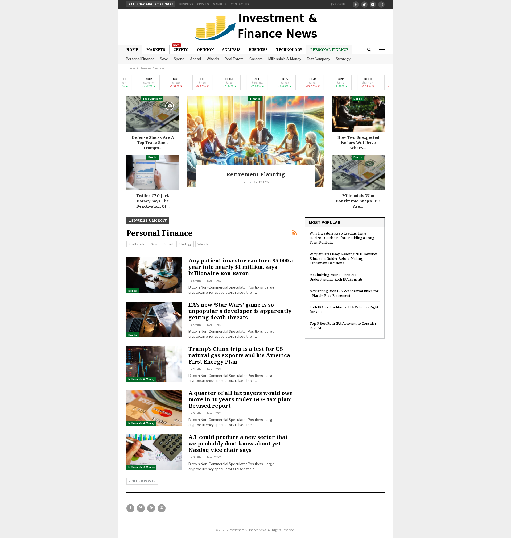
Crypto (203, 4)
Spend (179, 59)
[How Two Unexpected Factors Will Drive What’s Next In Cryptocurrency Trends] (358, 114)
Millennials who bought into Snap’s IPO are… (358, 200)
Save (164, 59)
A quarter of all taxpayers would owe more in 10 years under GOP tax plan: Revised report (240, 399)
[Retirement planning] (255, 141)
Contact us (240, 4)
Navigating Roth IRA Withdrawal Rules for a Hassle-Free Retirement (344, 293)
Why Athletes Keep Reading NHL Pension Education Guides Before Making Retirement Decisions (343, 258)
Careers (256, 59)
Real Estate (234, 59)
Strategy (343, 59)
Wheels (213, 59)
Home (132, 49)
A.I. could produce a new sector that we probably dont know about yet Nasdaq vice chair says (238, 443)
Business (186, 4)
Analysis (231, 49)
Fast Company (318, 59)
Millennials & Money (284, 59)
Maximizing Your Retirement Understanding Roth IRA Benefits (336, 277)
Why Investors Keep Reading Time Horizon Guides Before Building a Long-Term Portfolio (342, 238)
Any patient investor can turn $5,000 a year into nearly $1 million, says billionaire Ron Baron (240, 267)
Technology (289, 49)
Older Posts (143, 481)
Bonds (152, 157)
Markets (220, 4)
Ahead (195, 59)
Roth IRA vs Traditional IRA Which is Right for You (344, 309)
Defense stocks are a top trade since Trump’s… (153, 142)
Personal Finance (329, 49)
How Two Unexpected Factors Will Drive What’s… (358, 142)
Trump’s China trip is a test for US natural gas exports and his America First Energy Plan (239, 355)
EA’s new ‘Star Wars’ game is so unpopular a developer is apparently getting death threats (239, 311)
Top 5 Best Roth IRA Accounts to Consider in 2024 (343, 325)
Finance (255, 98)
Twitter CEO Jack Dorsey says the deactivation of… (153, 200)
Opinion (205, 49)
